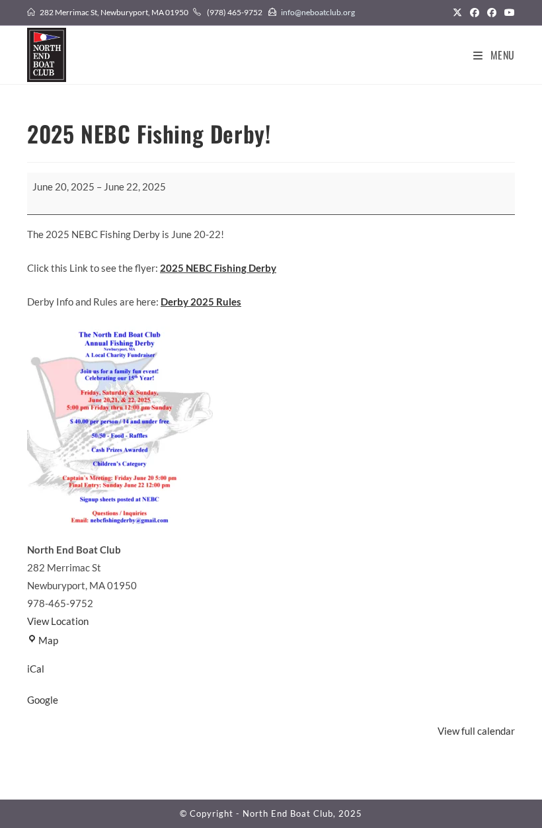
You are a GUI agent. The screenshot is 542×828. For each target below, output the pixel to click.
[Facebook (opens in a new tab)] (474, 12)
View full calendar (476, 731)
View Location (58, 621)
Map (48, 640)
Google (42, 700)
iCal (35, 669)
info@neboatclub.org (318, 12)
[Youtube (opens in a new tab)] (507, 12)
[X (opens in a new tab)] (457, 12)
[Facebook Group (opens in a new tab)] (491, 12)
